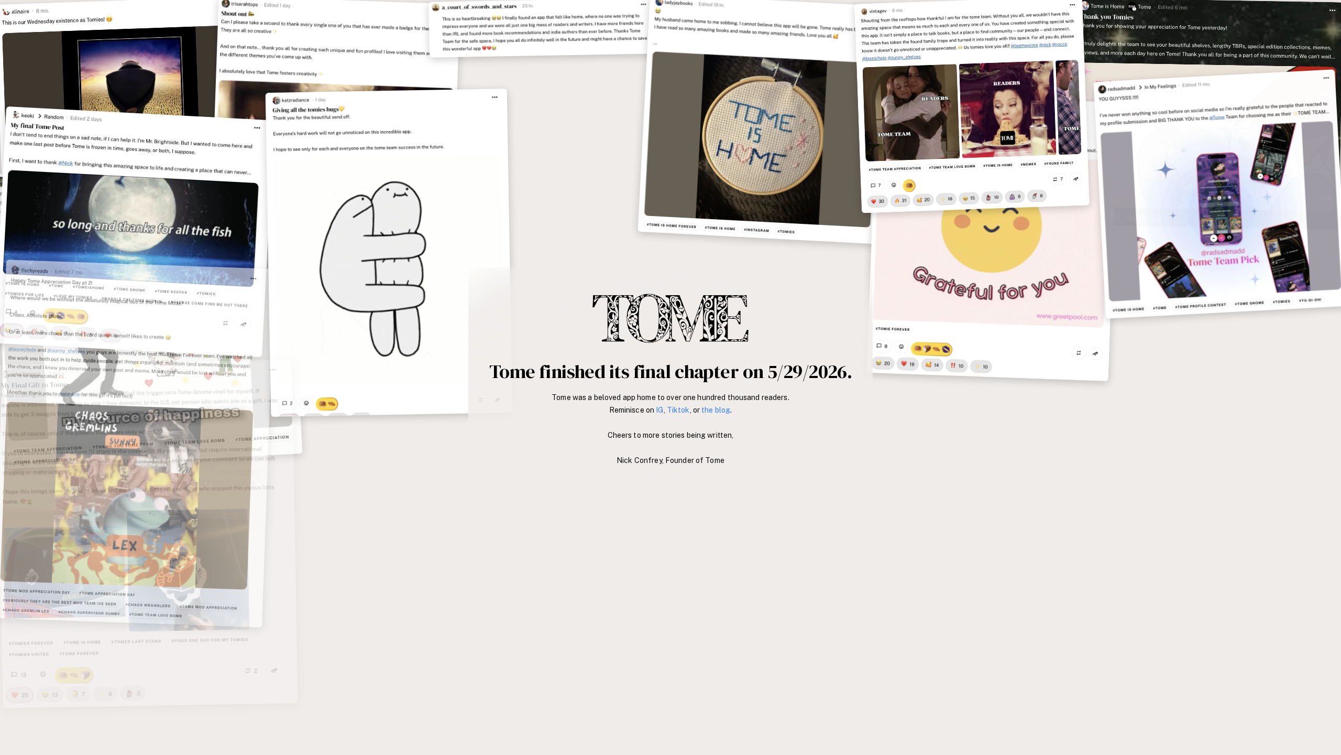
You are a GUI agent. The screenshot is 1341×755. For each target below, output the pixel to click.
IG (659, 410)
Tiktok (678, 410)
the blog (715, 410)
